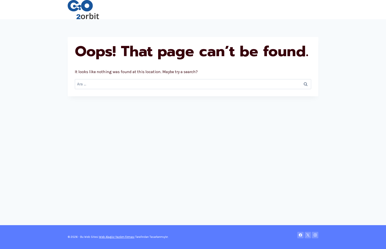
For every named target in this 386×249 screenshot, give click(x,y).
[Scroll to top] (375, 241)
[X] (308, 235)
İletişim (309, 9)
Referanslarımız (283, 9)
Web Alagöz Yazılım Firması (116, 237)
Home (109, 9)
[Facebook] (300, 235)
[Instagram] (315, 235)
